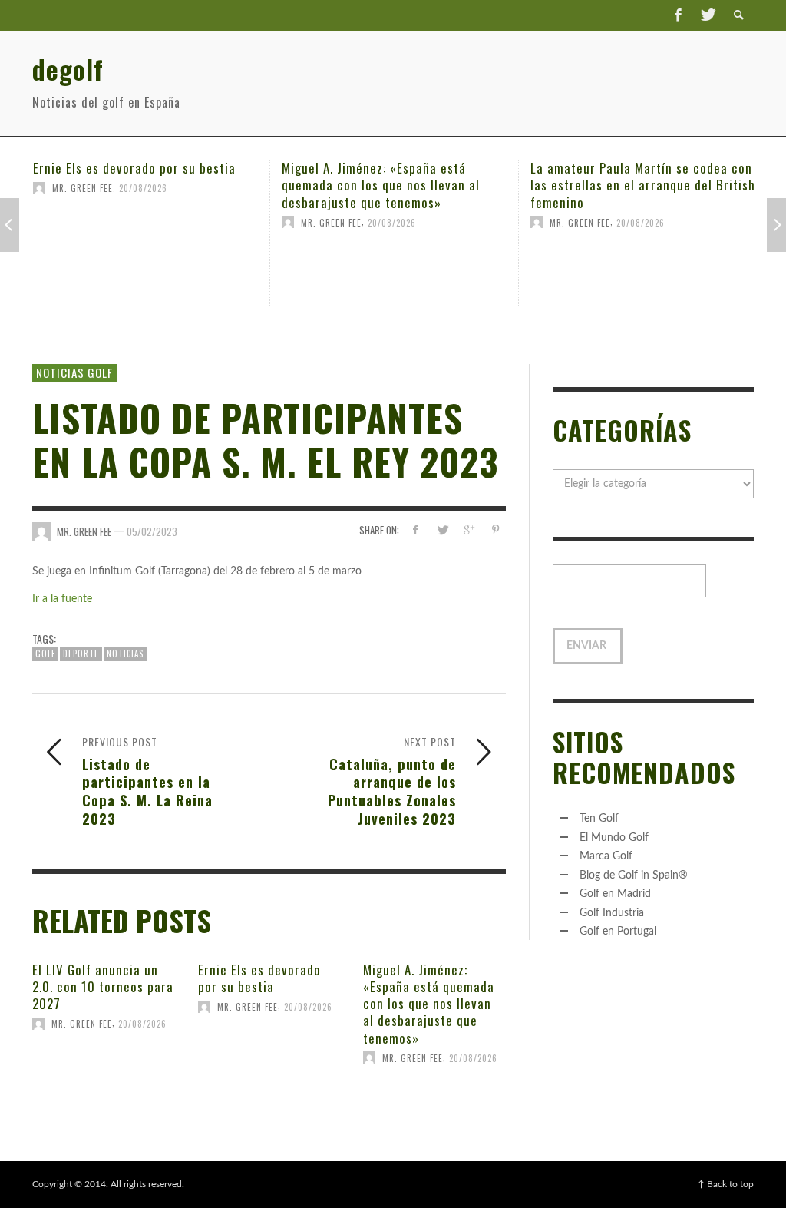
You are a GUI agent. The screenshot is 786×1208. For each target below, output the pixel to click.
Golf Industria (612, 913)
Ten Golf (599, 818)
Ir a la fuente (62, 599)
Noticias (125, 653)
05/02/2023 (152, 531)
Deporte (81, 653)
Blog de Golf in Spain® (634, 875)
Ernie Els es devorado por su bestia (259, 978)
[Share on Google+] (468, 530)
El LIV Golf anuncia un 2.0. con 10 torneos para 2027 (102, 986)
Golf (45, 653)
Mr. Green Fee (91, 222)
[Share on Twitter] (441, 530)
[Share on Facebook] (415, 530)
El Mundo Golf (614, 837)
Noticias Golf (74, 372)
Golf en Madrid (615, 894)
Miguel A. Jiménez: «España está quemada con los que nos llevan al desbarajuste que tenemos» (141, 184)
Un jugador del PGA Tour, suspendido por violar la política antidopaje (644, 176)
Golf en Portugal (618, 931)
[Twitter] (707, 15)
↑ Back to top (726, 1184)
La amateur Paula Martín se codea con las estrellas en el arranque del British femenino (403, 184)
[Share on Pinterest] (495, 530)
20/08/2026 (152, 222)
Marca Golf (606, 856)
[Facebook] (677, 15)
